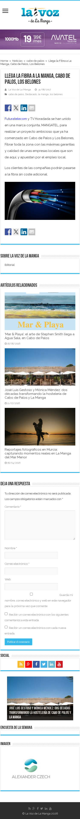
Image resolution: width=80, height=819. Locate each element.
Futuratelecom (16, 119)
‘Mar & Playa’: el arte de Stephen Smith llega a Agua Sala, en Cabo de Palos (39, 336)
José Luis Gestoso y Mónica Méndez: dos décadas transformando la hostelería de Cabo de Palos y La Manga (36, 394)
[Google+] (28, 664)
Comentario (13, 506)
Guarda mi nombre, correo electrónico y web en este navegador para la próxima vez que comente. (39, 600)
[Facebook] (36, 664)
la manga (43, 94)
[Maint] (40, 39)
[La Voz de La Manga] (40, 14)
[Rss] (20, 664)
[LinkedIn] (51, 664)
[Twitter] (44, 664)
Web (8, 579)
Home (4, 60)
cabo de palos (35, 60)
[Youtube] (59, 664)
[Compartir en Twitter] (16, 107)
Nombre (11, 548)
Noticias (17, 60)
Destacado (31, 94)
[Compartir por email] (31, 107)
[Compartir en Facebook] (8, 107)
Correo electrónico (17, 563)
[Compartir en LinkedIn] (23, 107)
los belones (56, 94)
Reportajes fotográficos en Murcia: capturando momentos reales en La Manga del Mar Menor (38, 453)
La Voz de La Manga (19, 89)
